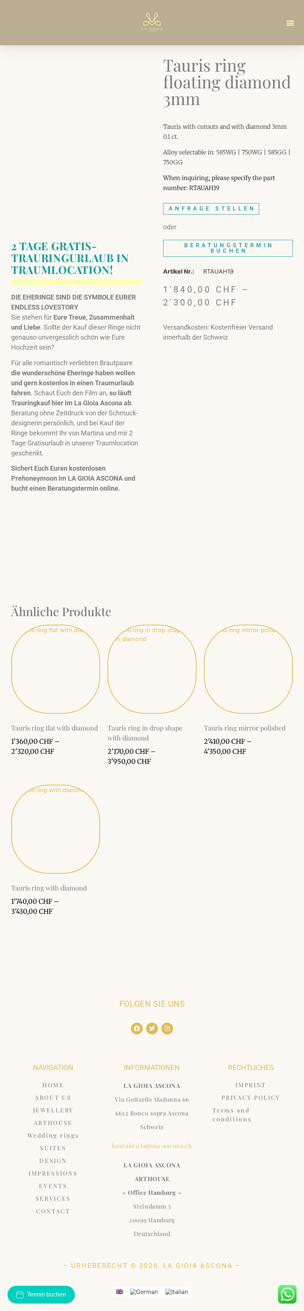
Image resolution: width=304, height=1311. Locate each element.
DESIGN (53, 1160)
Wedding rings (53, 1135)
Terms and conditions (231, 1114)
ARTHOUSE (53, 1123)
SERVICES (53, 1198)
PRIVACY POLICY (250, 1097)
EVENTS (53, 1186)
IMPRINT (250, 1085)
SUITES (53, 1148)
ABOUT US (53, 1097)
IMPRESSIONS (53, 1173)
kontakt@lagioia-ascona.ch (152, 1146)
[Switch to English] (119, 1292)
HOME (53, 1085)
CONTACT (53, 1211)
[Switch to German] (144, 1292)
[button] (290, 22)
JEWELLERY (53, 1110)
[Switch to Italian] (177, 1292)
